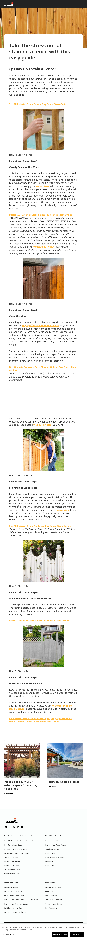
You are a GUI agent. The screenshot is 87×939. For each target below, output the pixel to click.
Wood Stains (50, 861)
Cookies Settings (9, 934)
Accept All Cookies (60, 934)
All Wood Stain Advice (12, 870)
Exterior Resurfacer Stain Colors (16, 912)
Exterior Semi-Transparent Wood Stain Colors (21, 900)
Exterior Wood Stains (53, 841)
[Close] (83, 927)
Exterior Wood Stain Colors (14, 891)
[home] (9, 4)
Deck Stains (49, 865)
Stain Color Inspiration (12, 857)
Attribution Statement (53, 900)
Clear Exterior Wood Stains (14, 896)
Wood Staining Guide (12, 874)
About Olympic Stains (53, 887)
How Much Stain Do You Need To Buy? (18, 841)
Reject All (76, 934)
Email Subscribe (51, 896)
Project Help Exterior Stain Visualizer (17, 853)
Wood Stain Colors (11, 887)
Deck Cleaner (50, 853)
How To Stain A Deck (12, 861)
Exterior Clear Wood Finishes (55, 845)
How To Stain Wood (11, 865)
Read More (8, 793)
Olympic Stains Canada (53, 904)
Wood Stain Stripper (52, 849)
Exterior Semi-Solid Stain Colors (16, 904)
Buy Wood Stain (51, 908)
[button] (80, 4)
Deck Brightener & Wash (54, 857)
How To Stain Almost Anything (15, 849)
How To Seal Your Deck (13, 845)
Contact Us (49, 891)
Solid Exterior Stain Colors (13, 908)
